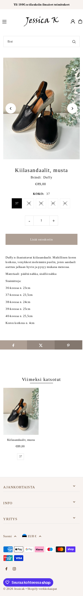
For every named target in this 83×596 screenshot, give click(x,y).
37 (17, 203)
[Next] (72, 108)
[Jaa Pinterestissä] (68, 345)
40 (53, 203)
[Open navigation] (10, 21)
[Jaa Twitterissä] (41, 345)
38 (29, 203)
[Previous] (11, 108)
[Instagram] (14, 569)
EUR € (32, 536)
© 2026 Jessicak (14, 588)
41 (65, 203)
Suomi (7, 536)
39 (41, 203)
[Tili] (73, 21)
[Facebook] (6, 569)
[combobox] (41, 41)
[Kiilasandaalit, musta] (21, 411)
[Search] (74, 41)
